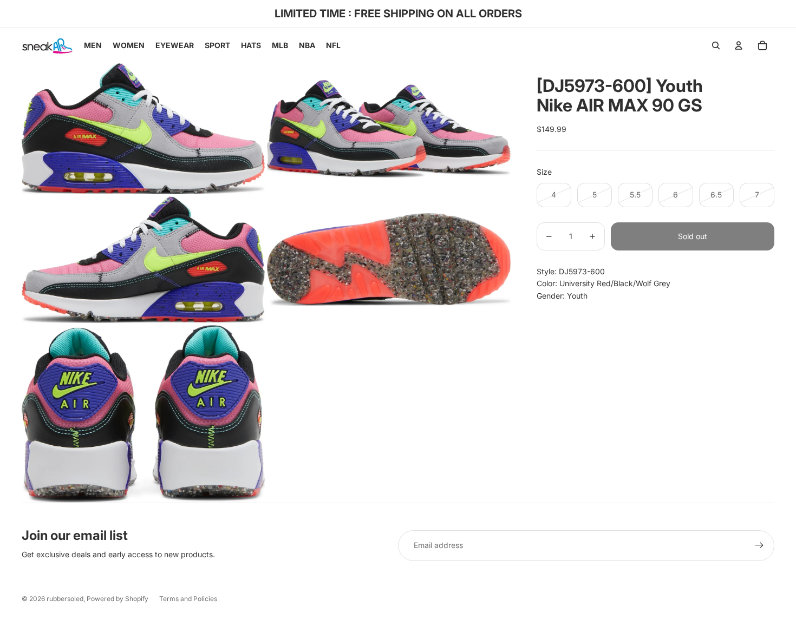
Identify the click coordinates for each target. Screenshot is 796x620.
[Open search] (716, 45)
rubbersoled (65, 599)
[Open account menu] (739, 45)
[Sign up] (759, 545)
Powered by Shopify (117, 599)
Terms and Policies (188, 599)
